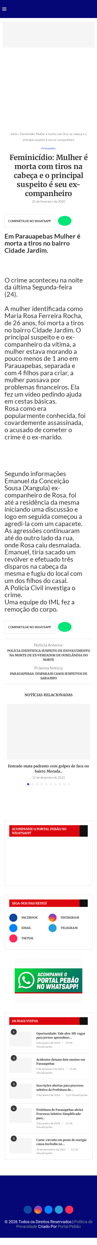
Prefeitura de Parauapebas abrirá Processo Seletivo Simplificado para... (59, 1114)
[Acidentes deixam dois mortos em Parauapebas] (20, 1065)
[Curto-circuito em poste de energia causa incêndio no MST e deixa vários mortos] (20, 1145)
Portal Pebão (69, 1226)
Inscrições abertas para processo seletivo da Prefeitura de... (59, 1087)
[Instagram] (38, 1209)
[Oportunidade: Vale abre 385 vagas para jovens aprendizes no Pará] (20, 1039)
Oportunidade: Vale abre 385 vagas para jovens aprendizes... (60, 1035)
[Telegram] (59, 1209)
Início (14, 134)
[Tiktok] (69, 1209)
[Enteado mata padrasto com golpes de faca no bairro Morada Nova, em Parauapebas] (48, 731)
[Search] (92, 9)
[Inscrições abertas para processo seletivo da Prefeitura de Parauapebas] (20, 1091)
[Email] (48, 1209)
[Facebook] (28, 1209)
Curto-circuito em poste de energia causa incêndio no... (61, 1142)
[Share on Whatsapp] (65, 221)
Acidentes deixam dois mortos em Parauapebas (60, 1062)
